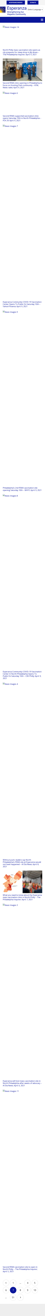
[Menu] (42, 20)
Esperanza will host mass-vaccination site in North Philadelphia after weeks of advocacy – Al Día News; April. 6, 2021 (22, 1083)
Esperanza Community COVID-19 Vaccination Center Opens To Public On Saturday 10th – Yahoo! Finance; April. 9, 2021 (22, 304)
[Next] (20, 1297)
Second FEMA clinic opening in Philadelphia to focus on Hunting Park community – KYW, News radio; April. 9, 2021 (22, 85)
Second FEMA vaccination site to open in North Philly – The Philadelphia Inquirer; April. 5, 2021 (20, 1269)
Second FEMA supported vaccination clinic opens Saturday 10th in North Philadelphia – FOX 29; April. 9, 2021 (22, 118)
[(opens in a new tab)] (22, 37)
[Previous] (6, 1283)
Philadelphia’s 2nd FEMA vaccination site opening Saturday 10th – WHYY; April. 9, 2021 (22, 489)
